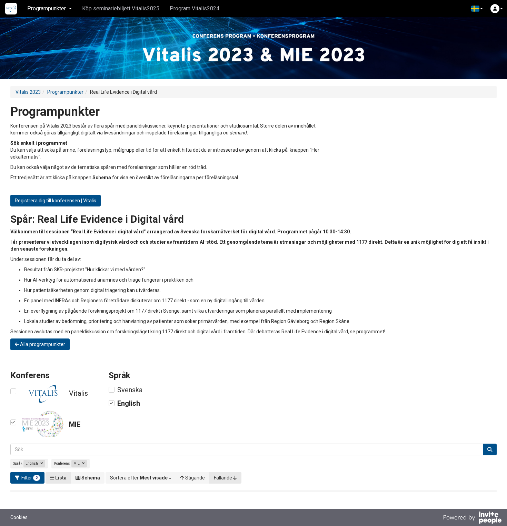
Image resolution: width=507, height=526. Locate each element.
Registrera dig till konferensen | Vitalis (55, 200)
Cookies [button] (19, 517)
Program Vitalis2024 (194, 8)
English (128, 403)
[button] (477, 8)
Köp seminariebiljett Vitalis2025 (120, 8)
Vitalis (78, 393)
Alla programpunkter (42, 344)
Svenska (129, 390)
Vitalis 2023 (28, 92)
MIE (74, 424)
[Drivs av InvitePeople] (472, 518)
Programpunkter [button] (46, 8)
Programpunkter (65, 92)
